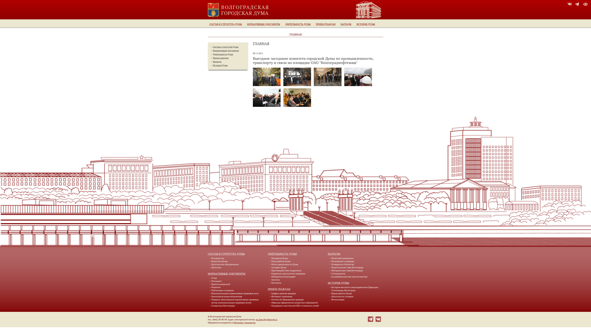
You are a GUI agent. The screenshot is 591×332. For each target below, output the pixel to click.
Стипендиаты (338, 273)
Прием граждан (326, 24)
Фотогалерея (337, 299)
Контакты (276, 282)
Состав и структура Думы (225, 24)
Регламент (216, 281)
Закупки (275, 279)
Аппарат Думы (278, 267)
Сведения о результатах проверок (288, 273)
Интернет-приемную (244, 322)
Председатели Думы (341, 293)
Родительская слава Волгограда (347, 267)
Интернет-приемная (281, 296)
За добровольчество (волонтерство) (349, 276)
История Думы (365, 24)
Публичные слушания (222, 290)
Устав (214, 278)
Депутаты (216, 267)
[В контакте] (378, 318)
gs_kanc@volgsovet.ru (266, 319)
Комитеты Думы (219, 261)
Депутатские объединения (225, 264)
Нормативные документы (263, 24)
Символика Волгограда (223, 305)
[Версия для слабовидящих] (585, 3)
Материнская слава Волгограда (347, 270)
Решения (215, 287)
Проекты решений (220, 284)
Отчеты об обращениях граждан (287, 299)
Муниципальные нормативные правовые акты (235, 293)
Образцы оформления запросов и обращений (294, 302)
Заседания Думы (279, 258)
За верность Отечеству (342, 264)
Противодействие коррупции (286, 270)
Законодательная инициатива (226, 296)
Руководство (217, 258)
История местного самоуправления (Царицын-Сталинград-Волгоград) (355, 289)
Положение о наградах (342, 261)
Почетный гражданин (342, 258)
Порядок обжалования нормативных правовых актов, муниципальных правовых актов (235, 301)
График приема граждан (283, 293)
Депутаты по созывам (342, 296)
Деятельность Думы (298, 24)
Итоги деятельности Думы (284, 264)
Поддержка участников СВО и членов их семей (295, 305)
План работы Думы (281, 261)
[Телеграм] (370, 318)
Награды (346, 24)
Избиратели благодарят (283, 276)
